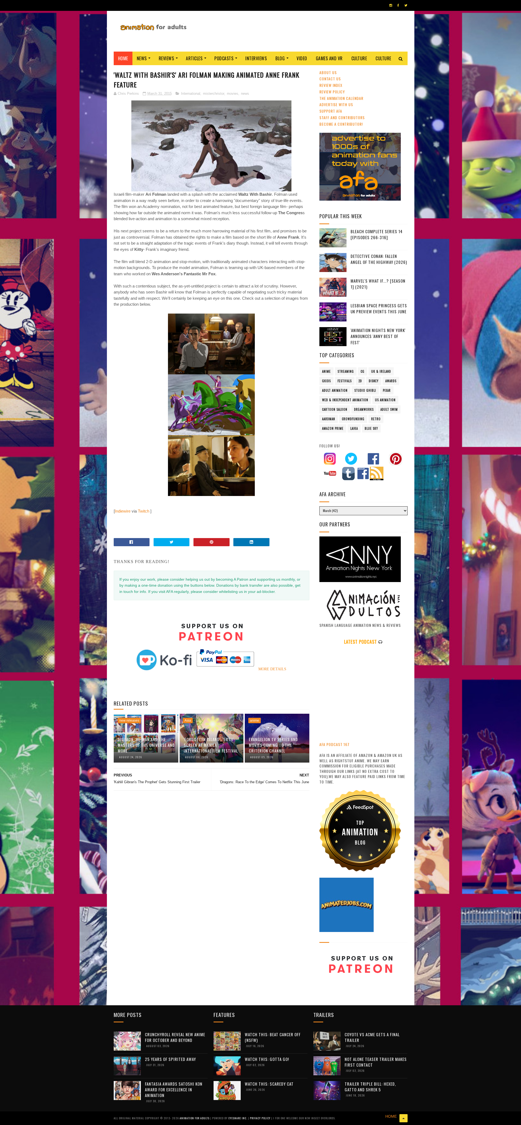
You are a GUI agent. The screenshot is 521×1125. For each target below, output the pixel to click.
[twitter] (405, 5)
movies (232, 93)
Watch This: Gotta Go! (267, 1059)
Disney (374, 381)
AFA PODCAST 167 (334, 744)
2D (360, 381)
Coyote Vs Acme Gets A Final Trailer (372, 1037)
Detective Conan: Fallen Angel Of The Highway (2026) (379, 259)
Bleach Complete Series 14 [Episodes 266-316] (377, 234)
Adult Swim (389, 409)
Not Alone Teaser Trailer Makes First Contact (376, 1062)
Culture (359, 58)
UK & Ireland (381, 371)
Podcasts (223, 58)
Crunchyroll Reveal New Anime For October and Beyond (175, 1037)
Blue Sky (371, 428)
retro (376, 419)
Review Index (330, 85)
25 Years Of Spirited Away (170, 1059)
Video (302, 58)
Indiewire (123, 511)
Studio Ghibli (365, 390)
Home (123, 58)
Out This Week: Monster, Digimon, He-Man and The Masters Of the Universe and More (146, 742)
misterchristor (213, 93)
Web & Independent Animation (345, 400)
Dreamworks (364, 409)
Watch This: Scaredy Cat (269, 1084)
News (142, 58)
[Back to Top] (403, 1118)
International (190, 93)
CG (362, 371)
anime (254, 720)
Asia (188, 720)
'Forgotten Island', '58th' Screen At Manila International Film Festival (211, 745)
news (245, 93)
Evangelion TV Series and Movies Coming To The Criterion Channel (273, 745)
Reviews (166, 58)
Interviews (256, 58)
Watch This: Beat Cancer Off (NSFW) (273, 1037)
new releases (129, 720)
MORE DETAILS (272, 669)
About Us (328, 72)
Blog (280, 58)
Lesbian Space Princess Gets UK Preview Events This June (379, 308)
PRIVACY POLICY (260, 1118)
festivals (345, 381)
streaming (346, 371)
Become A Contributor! (341, 124)
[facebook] (398, 5)
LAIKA (354, 428)
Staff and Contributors (342, 117)
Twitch (143, 511)
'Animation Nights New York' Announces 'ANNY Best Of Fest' (378, 336)
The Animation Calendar (341, 98)
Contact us (330, 78)
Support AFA (330, 111)
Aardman (328, 419)
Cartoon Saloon (334, 409)
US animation (385, 400)
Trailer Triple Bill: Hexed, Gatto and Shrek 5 (370, 1086)
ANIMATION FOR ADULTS (195, 1118)
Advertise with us (336, 104)
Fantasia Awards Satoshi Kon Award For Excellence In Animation (173, 1089)
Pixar (387, 390)
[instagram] (390, 5)
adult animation (335, 390)
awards (390, 381)
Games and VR (329, 58)
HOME (391, 1116)
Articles (194, 58)
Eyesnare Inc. (238, 1118)
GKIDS (326, 381)
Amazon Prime (333, 428)
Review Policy (332, 91)
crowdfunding (353, 419)
